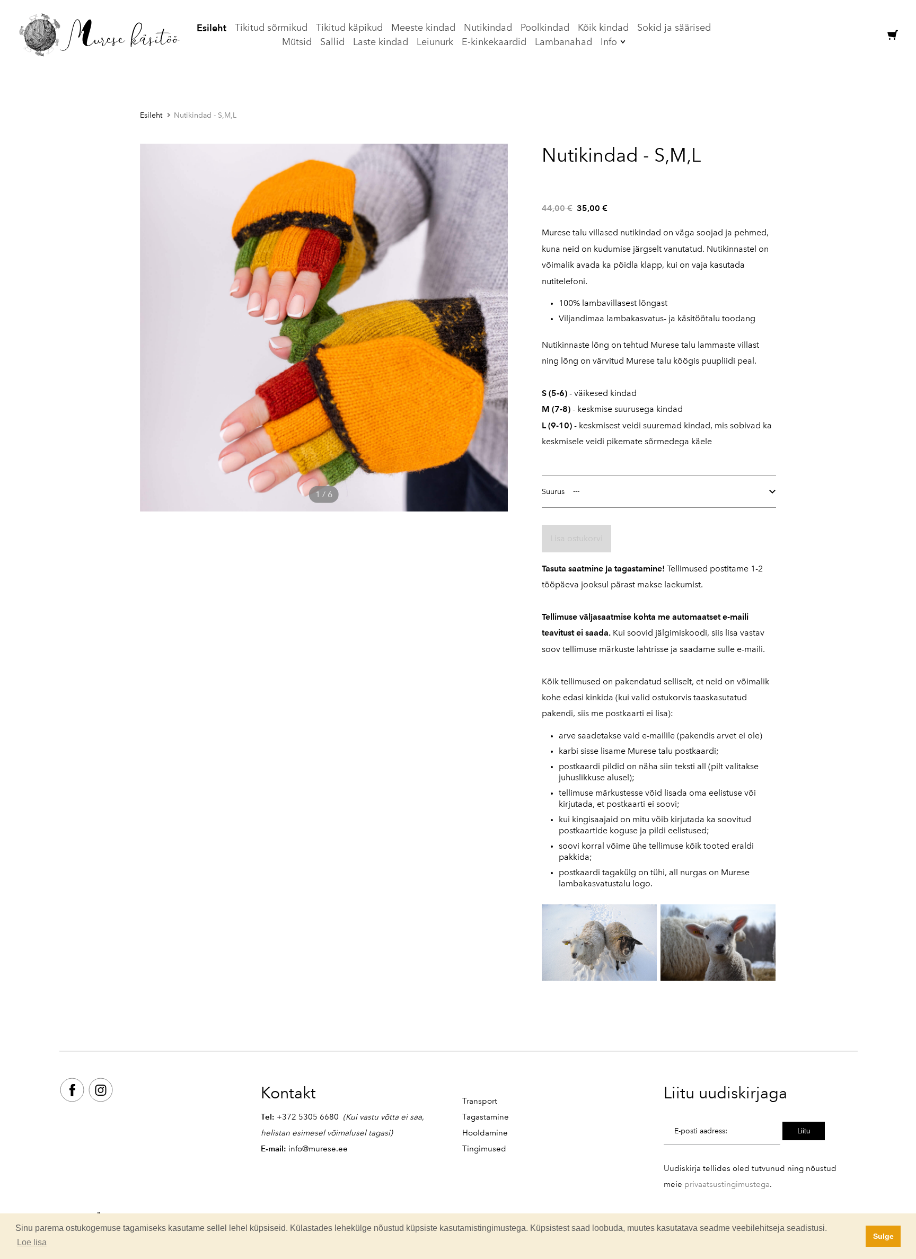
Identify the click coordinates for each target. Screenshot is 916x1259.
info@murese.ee (318, 1149)
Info (609, 42)
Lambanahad (563, 42)
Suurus (553, 491)
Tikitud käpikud (349, 27)
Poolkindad (545, 27)
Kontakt (288, 1093)
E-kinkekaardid (494, 42)
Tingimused (484, 1149)
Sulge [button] (883, 1236)
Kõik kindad (603, 27)
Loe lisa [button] (32, 1242)
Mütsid (297, 42)
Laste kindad (380, 42)
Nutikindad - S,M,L (205, 115)
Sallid (332, 42)
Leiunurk (435, 42)
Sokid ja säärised (674, 27)
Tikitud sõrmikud (271, 27)
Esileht (211, 27)
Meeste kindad (423, 27)
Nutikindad (488, 27)
